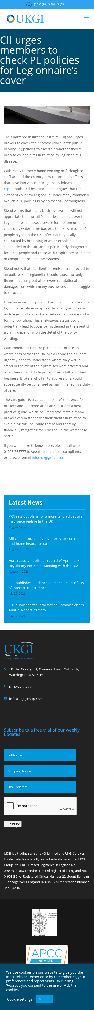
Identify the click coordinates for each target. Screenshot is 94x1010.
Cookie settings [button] (19, 999)
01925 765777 (20, 686)
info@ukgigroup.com (48, 457)
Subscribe (13, 824)
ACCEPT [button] (44, 999)
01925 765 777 (49, 4)
